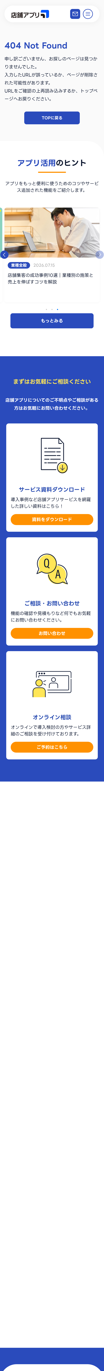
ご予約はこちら (52, 747)
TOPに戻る (52, 118)
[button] (7, 255)
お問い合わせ (52, 633)
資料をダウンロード (52, 519)
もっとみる (52, 320)
